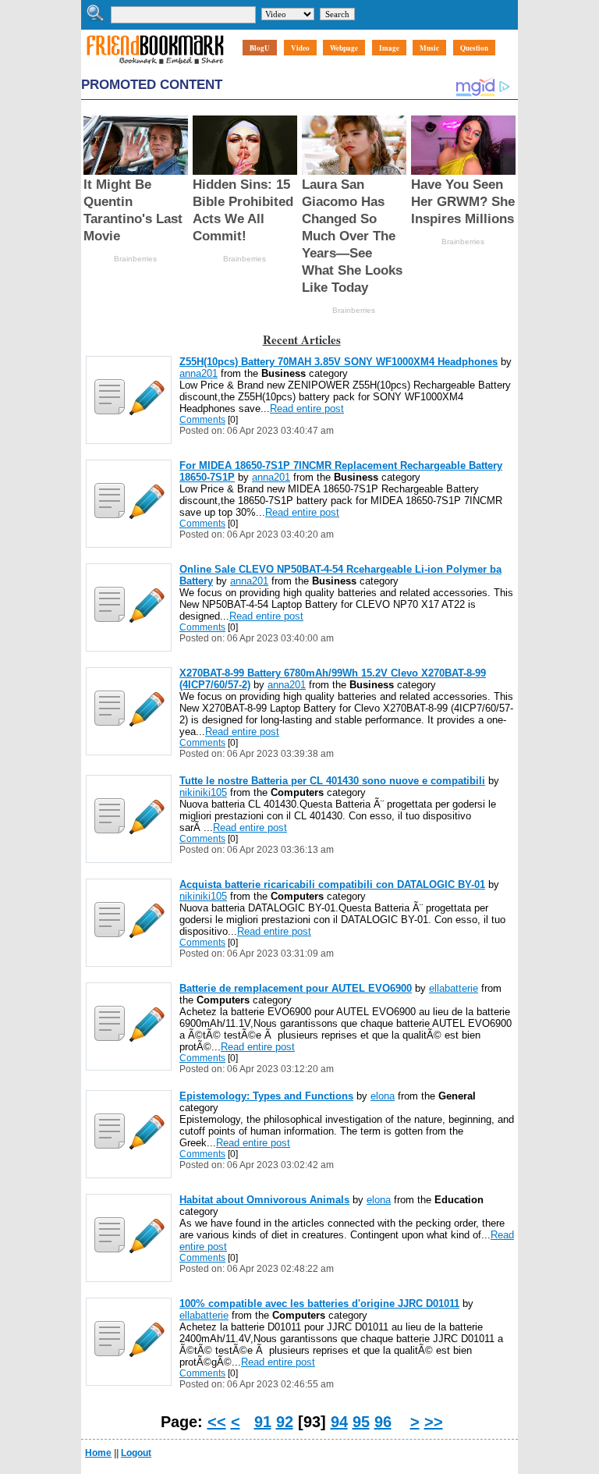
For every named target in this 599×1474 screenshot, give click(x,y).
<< (216, 1421)
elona (382, 1096)
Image (389, 48)
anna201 (198, 373)
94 (339, 1421)
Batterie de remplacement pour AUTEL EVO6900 (295, 988)
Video (300, 48)
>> (433, 1421)
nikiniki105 (203, 792)
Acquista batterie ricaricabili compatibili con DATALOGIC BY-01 (332, 884)
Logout (136, 1452)
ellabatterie (453, 988)
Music (429, 48)
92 (284, 1421)
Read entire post (307, 408)
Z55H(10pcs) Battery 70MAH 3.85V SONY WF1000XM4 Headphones (338, 362)
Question (474, 48)
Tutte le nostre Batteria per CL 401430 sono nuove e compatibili (332, 781)
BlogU (260, 48)
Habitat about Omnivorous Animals (264, 1200)
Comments (202, 419)
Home (98, 1452)
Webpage (344, 48)
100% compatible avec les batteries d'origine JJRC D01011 (319, 1303)
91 (262, 1421)
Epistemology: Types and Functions (266, 1096)
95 (361, 1421)
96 (383, 1421)
